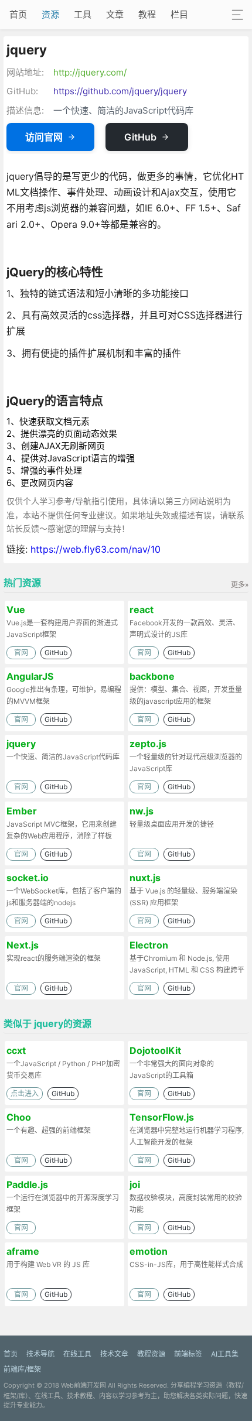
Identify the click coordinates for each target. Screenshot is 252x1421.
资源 (50, 14)
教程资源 (151, 1354)
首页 (18, 14)
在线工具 (77, 1354)
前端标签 (188, 1354)
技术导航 (40, 1354)
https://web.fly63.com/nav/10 (95, 549)
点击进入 (25, 1093)
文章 (115, 14)
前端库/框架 (22, 1369)
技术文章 (114, 1354)
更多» (239, 584)
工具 (82, 14)
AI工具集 (225, 1354)
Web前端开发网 (83, 1385)
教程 (147, 14)
